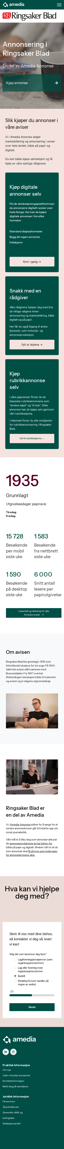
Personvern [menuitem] (9, 1101)
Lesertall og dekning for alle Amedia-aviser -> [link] (33, 612)
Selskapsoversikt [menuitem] (11, 1123)
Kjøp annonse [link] (17, 83)
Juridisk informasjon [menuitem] (16, 1096)
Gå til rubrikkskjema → (32, 438)
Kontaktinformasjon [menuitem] (13, 1081)
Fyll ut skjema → (32, 344)
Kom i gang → (32, 261)
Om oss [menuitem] (7, 1070)
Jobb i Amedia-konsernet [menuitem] (16, 1075)
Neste (32, 1007)
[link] (14, 4)
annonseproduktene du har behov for (31, 843)
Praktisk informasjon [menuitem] (16, 1065)
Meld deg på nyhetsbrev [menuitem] (16, 1086)
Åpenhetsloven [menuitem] (11, 1107)
